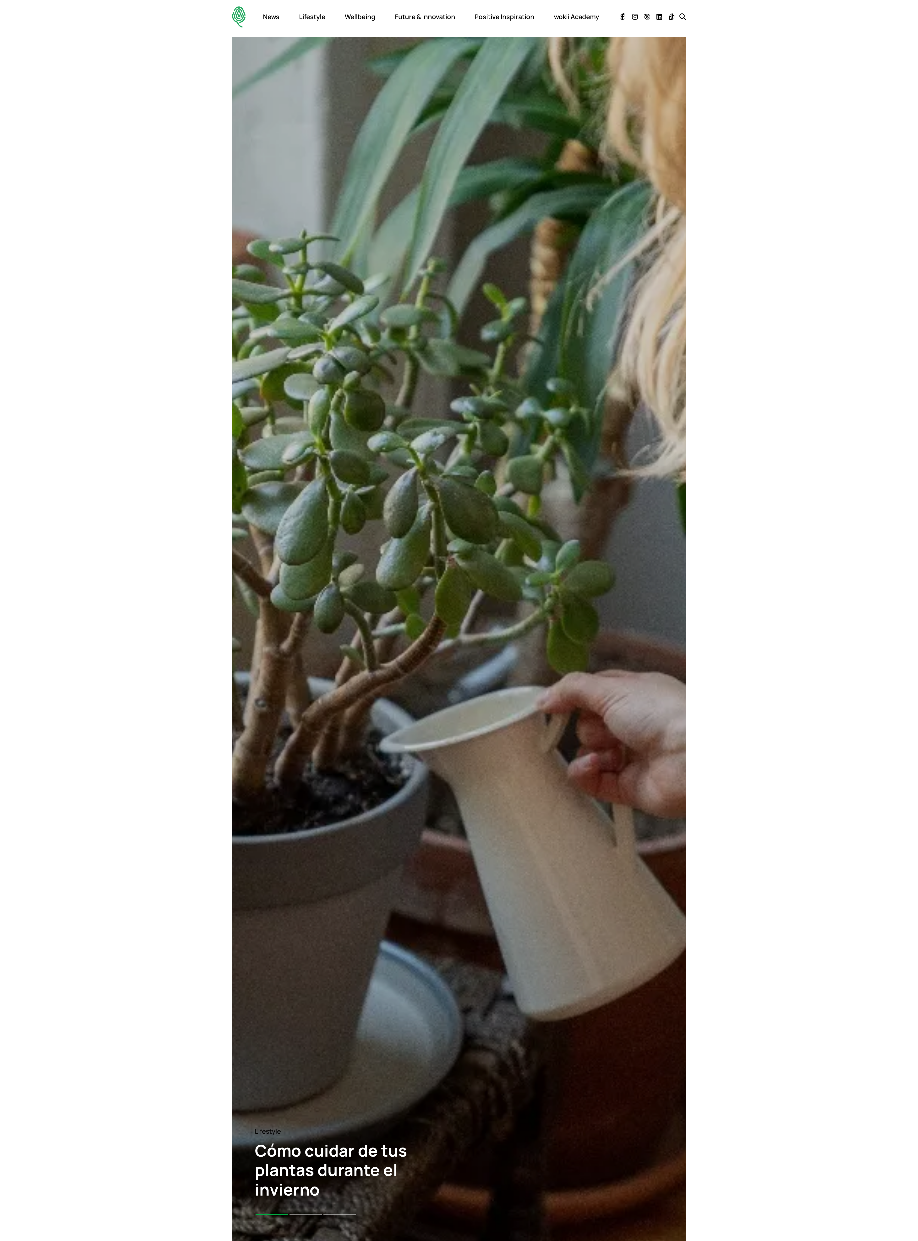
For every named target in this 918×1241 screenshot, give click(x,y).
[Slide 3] (339, 1214)
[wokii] (239, 16)
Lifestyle (312, 16)
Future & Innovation (425, 16)
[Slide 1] (272, 1214)
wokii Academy (576, 16)
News (271, 16)
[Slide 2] (306, 1214)
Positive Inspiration (504, 16)
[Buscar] (682, 16)
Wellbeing (360, 16)
